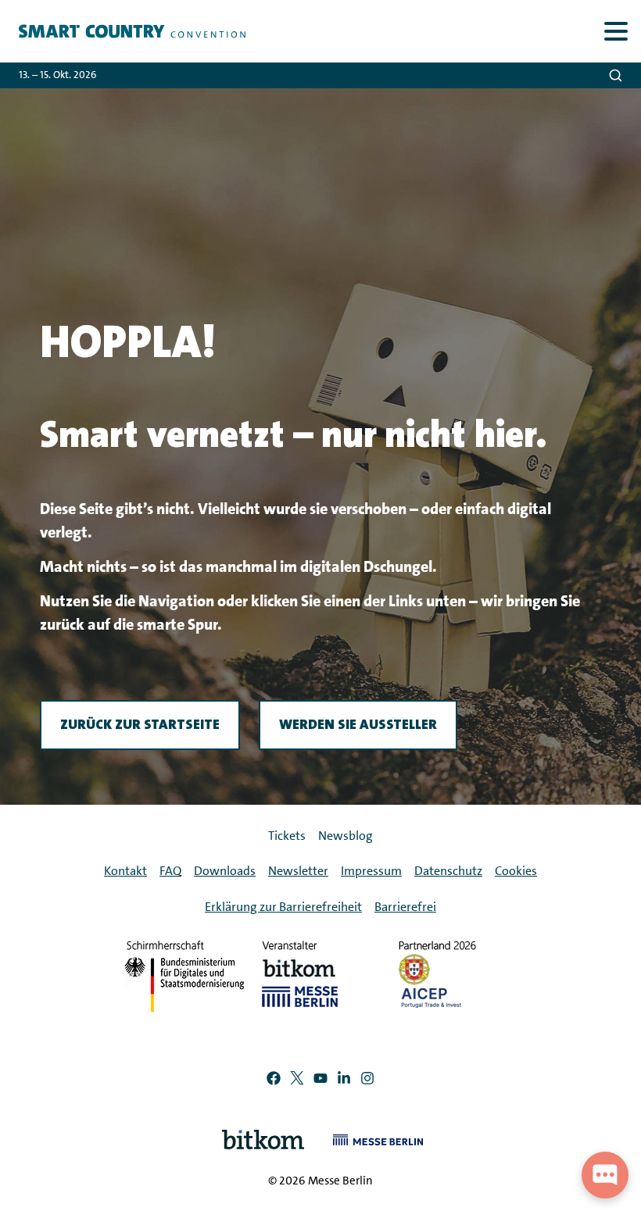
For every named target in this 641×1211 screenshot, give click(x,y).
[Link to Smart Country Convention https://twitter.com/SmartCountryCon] (297, 1081)
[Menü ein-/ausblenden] (615, 31)
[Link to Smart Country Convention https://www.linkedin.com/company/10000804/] (344, 1081)
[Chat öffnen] (605, 1175)
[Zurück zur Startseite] (122, 31)
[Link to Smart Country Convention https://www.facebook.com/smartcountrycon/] (274, 1081)
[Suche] (615, 75)
